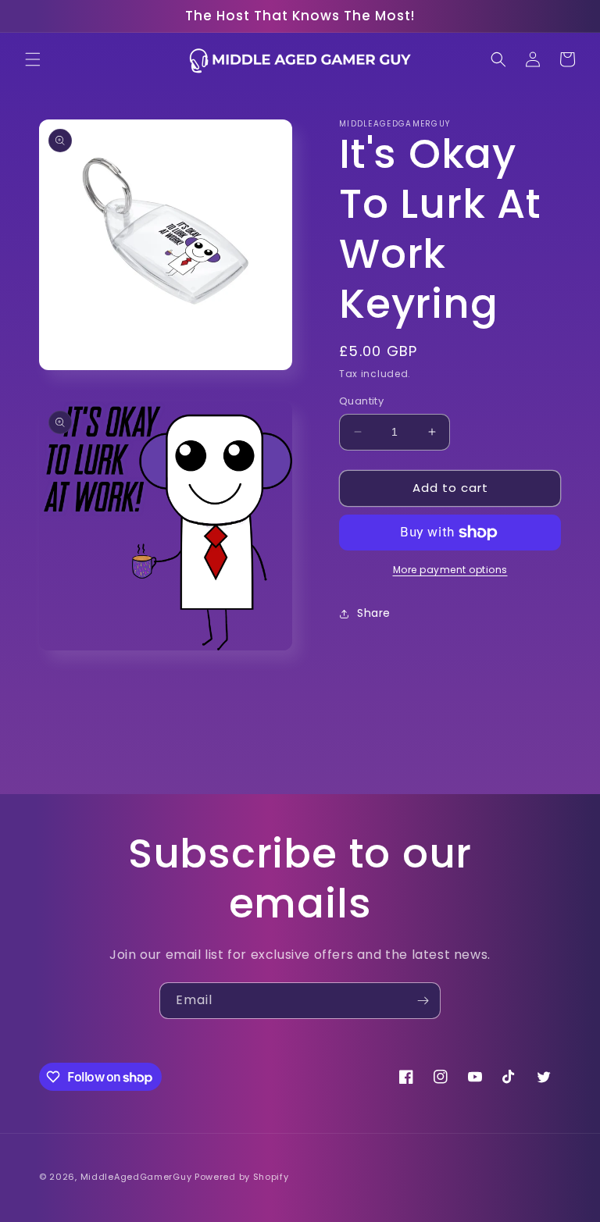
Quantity (361, 401)
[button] (33, 59)
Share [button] (374, 613)
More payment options (450, 569)
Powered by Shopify (242, 1176)
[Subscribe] (422, 1000)
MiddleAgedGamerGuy (136, 1176)
